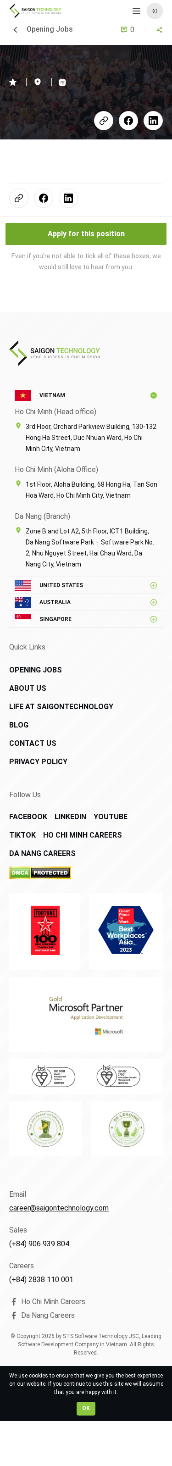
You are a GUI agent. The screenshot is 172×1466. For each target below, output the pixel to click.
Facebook (28, 816)
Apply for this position (86, 233)
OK (86, 1408)
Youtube (111, 816)
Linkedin (70, 816)
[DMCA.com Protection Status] (73, 872)
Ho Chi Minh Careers (82, 835)
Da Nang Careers (42, 853)
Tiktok (22, 835)
